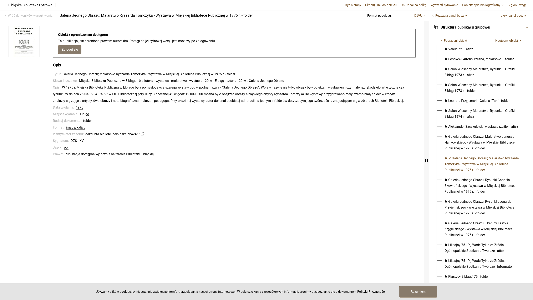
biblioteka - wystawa (154, 81)
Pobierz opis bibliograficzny (481, 5)
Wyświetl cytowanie (444, 5)
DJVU (418, 16)
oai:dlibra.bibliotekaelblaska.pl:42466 (112, 134)
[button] (481, 27)
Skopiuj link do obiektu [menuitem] (381, 5)
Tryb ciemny (352, 5)
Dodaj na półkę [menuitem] (416, 5)
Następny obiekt (506, 40)
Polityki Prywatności (371, 292)
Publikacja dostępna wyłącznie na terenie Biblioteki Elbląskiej (109, 154)
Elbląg (84, 114)
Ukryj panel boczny (514, 16)
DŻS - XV (77, 141)
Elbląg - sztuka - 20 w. (231, 81)
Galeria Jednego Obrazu (266, 81)
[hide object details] (426, 160)
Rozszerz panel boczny (451, 16)
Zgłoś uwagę (518, 5)
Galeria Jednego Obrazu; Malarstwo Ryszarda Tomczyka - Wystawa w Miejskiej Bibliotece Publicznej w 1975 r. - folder (149, 74)
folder (87, 121)
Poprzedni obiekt (455, 40)
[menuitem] (458, 49)
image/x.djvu (75, 127)
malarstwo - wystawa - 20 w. (192, 81)
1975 (79, 107)
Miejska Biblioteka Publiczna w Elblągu (108, 81)
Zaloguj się (70, 49)
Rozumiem (418, 292)
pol (66, 147)
